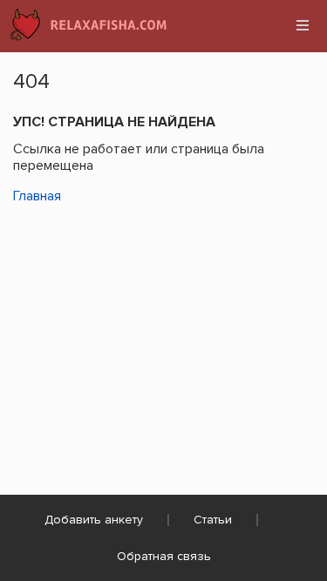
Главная (37, 196)
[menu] (302, 25)
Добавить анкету (93, 519)
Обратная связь (164, 556)
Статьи (213, 519)
